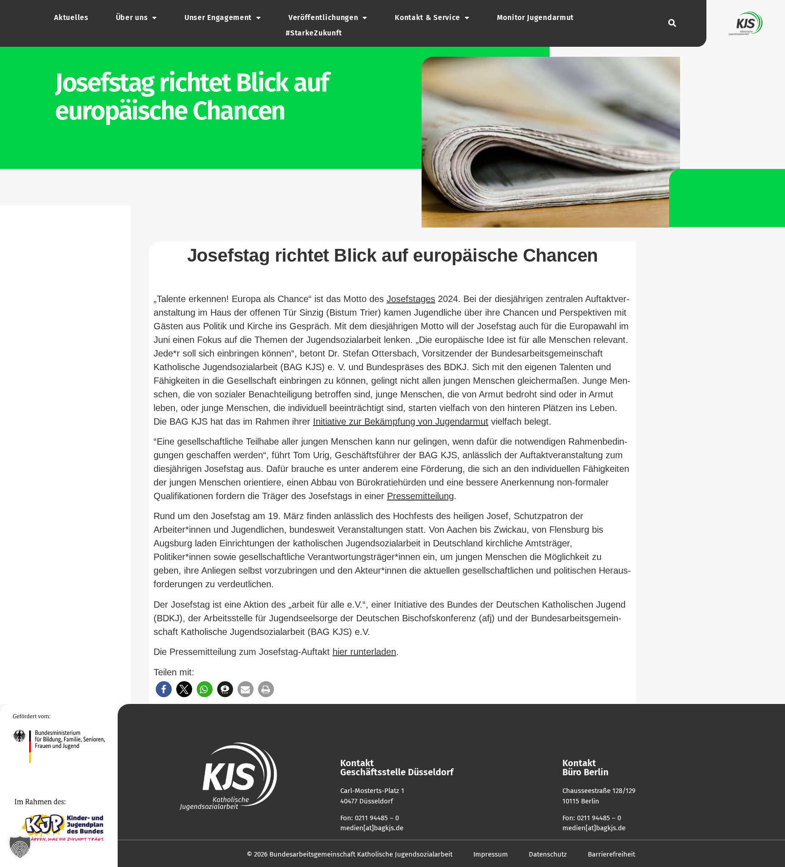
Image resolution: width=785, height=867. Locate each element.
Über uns (132, 17)
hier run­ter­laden (364, 652)
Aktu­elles (71, 17)
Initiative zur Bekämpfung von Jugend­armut (400, 421)
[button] (672, 23)
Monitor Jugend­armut (535, 17)
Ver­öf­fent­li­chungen (323, 17)
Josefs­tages (411, 299)
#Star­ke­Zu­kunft (314, 33)
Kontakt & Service (427, 17)
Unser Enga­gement (218, 17)
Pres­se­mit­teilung (420, 496)
